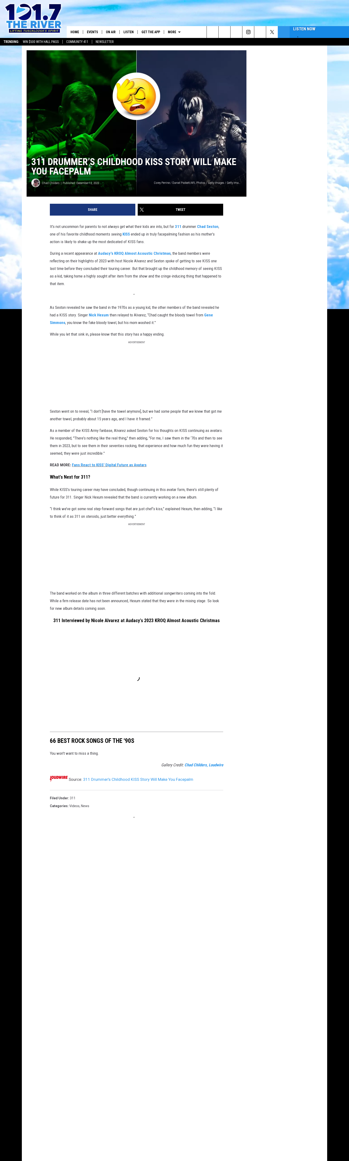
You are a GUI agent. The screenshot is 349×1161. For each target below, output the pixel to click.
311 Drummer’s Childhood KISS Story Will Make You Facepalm (138, 779)
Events (92, 32)
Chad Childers (51, 183)
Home (75, 32)
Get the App (150, 32)
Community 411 (77, 42)
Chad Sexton (207, 226)
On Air (111, 32)
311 (178, 226)
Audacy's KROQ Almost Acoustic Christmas (134, 253)
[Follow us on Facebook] (236, 32)
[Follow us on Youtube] (260, 32)
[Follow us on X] (272, 32)
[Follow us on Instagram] (248, 32)
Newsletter (105, 42)
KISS (126, 234)
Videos (74, 806)
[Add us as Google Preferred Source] (224, 32)
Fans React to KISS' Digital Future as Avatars (109, 465)
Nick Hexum (99, 315)
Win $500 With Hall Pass (41, 42)
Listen (128, 32)
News (85, 806)
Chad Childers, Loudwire (203, 765)
